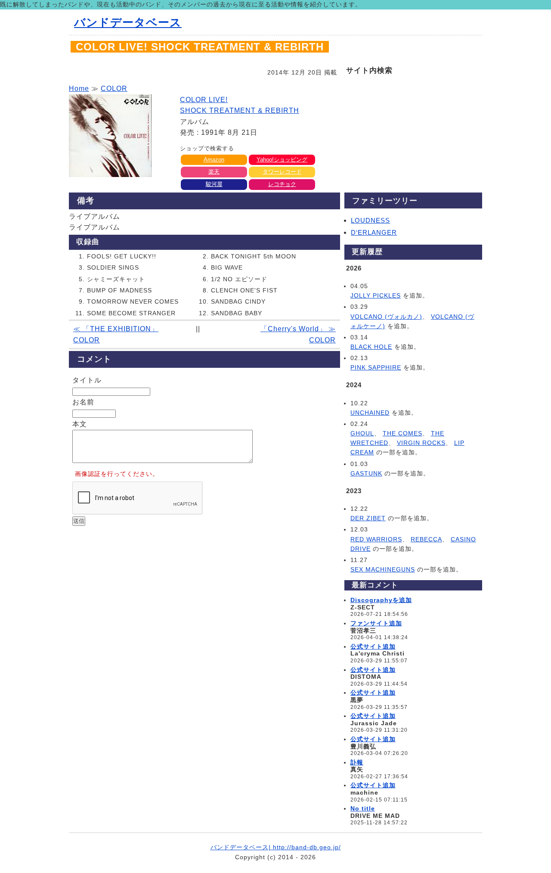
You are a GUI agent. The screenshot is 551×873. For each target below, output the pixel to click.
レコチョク (282, 184)
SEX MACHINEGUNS (382, 569)
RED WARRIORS (376, 539)
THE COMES (402, 433)
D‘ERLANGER (374, 232)
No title (362, 808)
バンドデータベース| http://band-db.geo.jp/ (275, 847)
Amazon (214, 159)
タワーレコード (282, 171)
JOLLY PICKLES (375, 295)
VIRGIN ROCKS (421, 442)
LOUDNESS (370, 220)
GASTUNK (366, 473)
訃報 (356, 762)
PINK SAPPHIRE (375, 367)
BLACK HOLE (371, 346)
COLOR (114, 88)
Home (79, 88)
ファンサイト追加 (376, 623)
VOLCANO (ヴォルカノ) (386, 316)
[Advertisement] (204, 593)
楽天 (214, 171)
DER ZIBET (368, 518)
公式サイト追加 (373, 646)
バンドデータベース (128, 22)
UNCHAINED (370, 412)
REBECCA (426, 539)
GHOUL (362, 433)
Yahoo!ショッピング (282, 159)
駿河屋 (214, 184)
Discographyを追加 (381, 599)
